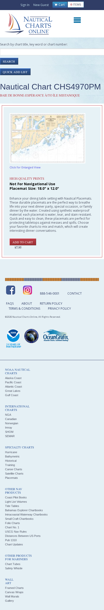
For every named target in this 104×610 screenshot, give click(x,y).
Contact (74, 293)
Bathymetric (12, 456)
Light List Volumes (16, 501)
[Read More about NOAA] (13, 339)
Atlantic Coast (13, 386)
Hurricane (11, 452)
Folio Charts (12, 523)
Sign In (25, 5)
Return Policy (51, 303)
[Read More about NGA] (31, 336)
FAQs (10, 303)
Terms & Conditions (24, 308)
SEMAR (10, 436)
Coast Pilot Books (16, 497)
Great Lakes (12, 390)
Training (10, 464)
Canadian (11, 418)
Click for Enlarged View (25, 167)
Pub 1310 (11, 540)
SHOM (9, 431)
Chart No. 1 (12, 527)
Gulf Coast (11, 395)
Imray (8, 427)
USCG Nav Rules (16, 531)
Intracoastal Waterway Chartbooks (26, 514)
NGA (8, 414)
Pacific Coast (13, 382)
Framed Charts (14, 587)
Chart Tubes (12, 564)
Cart (61, 5)
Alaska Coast (13, 378)
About (26, 303)
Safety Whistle (13, 568)
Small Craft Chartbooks (19, 518)
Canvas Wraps (14, 592)
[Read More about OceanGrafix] (56, 336)
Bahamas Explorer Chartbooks (24, 510)
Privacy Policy (59, 308)
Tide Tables (12, 505)
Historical (10, 460)
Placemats (11, 477)
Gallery (9, 600)
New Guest (41, 5)
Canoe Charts (13, 469)
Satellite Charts (14, 473)
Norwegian (11, 423)
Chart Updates (14, 544)
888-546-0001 (50, 293)
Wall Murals (12, 596)
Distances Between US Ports (23, 535)
